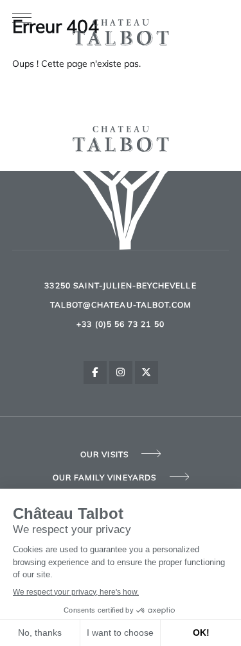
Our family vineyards (105, 478)
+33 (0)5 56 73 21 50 (120, 325)
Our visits (104, 455)
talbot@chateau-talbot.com (121, 306)
